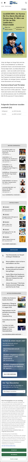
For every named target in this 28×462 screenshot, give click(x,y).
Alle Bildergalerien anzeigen (11, 334)
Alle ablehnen (14, 454)
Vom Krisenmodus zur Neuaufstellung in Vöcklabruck (15, 255)
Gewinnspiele (8, 6)
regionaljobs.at (6, 345)
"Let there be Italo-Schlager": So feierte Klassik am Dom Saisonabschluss (8, 328)
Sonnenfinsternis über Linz (9, 320)
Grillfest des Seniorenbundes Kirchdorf (9, 299)
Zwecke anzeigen (14, 459)
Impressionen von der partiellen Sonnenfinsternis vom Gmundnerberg (9, 313)
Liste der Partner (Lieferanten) (8, 446)
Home (2, 6)
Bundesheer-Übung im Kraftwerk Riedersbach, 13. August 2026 (9, 305)
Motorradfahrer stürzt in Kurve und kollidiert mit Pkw (15, 262)
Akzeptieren (14, 450)
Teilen (24, 9)
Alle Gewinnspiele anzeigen (11, 195)
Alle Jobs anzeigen (10, 374)
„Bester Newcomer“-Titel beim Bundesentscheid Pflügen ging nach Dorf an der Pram (15, 285)
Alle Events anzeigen (9, 244)
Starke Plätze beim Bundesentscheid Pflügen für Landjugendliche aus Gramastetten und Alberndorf (15, 277)
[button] (2, 3)
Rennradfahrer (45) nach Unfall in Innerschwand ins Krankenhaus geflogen (15, 269)
